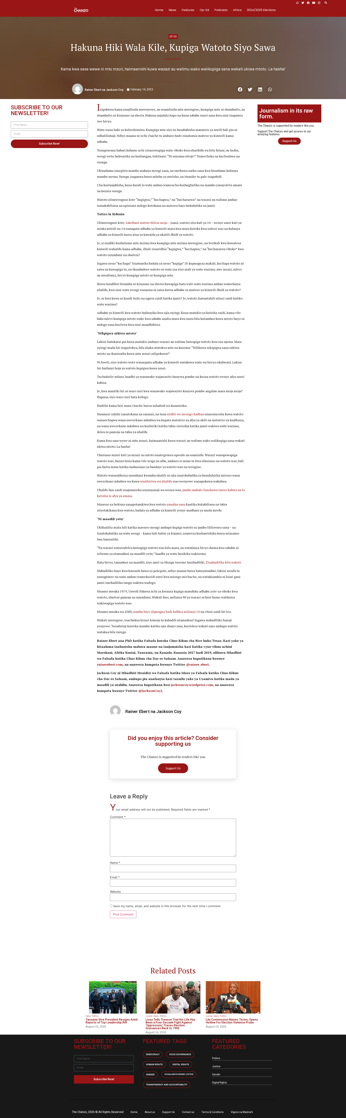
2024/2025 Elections (261, 10)
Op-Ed (204, 10)
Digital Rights (180, 1064)
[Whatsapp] (297, 2)
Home (159, 10)
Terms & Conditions (212, 1112)
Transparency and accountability (166, 1084)
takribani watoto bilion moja (146, 222)
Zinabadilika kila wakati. (223, 562)
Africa (237, 10)
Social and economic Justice (178, 1074)
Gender (150, 1074)
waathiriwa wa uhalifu (155, 481)
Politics (95, 1016)
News (172, 10)
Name (115, 862)
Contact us (188, 1112)
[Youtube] (313, 2)
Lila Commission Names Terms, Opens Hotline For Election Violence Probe (232, 1021)
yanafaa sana (175, 504)
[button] (325, 3)
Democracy (152, 1054)
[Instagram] (319, 2)
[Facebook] (308, 2)
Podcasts (221, 10)
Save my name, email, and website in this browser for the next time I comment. (167, 906)
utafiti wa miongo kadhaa (185, 414)
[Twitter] (302, 2)
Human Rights (154, 1064)
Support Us (168, 1112)
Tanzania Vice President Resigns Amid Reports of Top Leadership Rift (111, 1021)
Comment (118, 816)
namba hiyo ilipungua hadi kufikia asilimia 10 (166, 611)
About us (150, 1112)
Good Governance (180, 1054)
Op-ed (173, 36)
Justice (149, 1016)
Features (188, 10)
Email (115, 877)
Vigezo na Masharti (242, 1112)
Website (115, 891)
